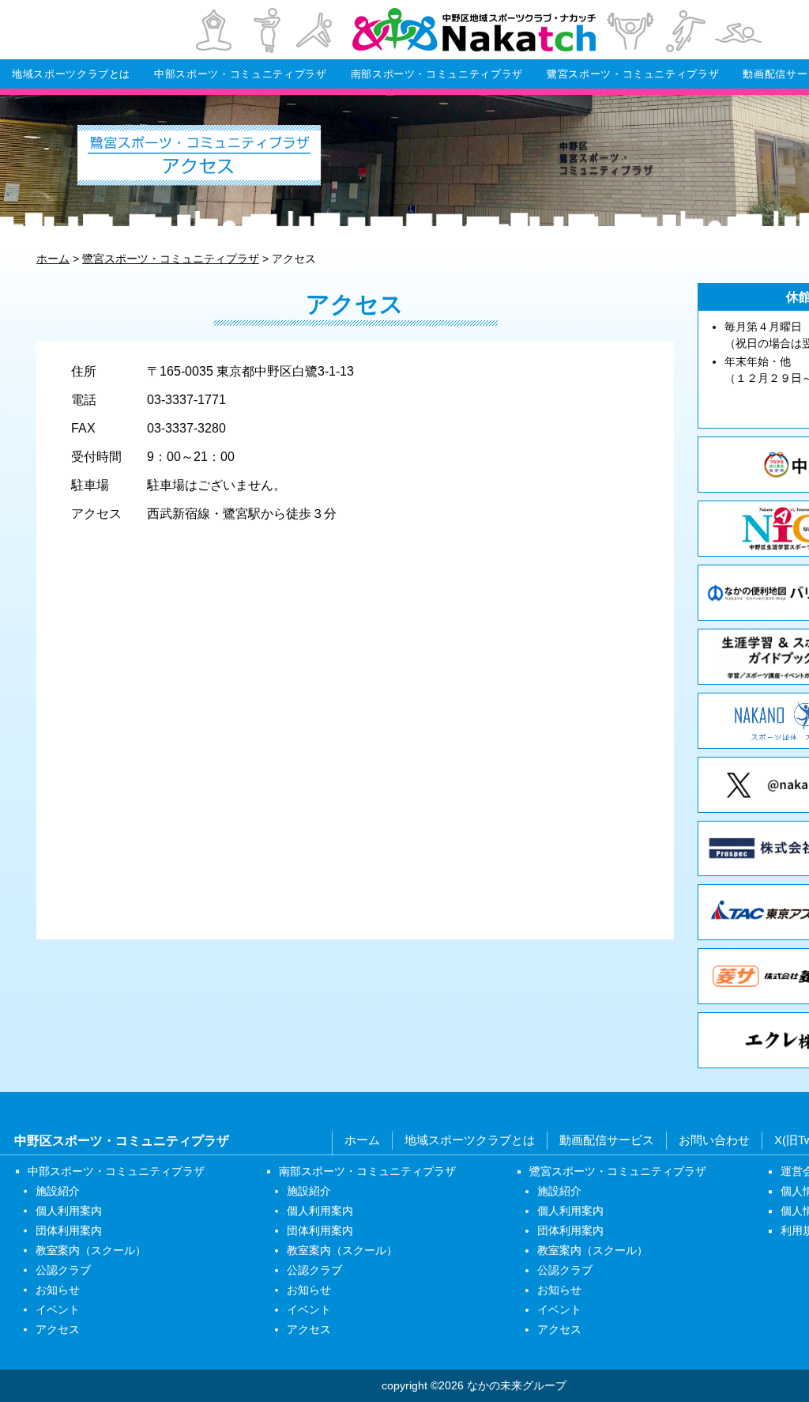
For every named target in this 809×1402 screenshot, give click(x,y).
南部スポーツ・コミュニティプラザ (437, 74)
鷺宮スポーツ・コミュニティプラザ (633, 74)
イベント (58, 1309)
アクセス (58, 1329)
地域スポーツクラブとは (71, 74)
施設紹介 (58, 1191)
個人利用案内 (69, 1210)
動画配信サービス (606, 1140)
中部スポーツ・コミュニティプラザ (240, 74)
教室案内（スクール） (91, 1250)
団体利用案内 (69, 1230)
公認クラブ (63, 1270)
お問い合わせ (714, 1140)
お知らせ (58, 1289)
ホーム (362, 1140)
